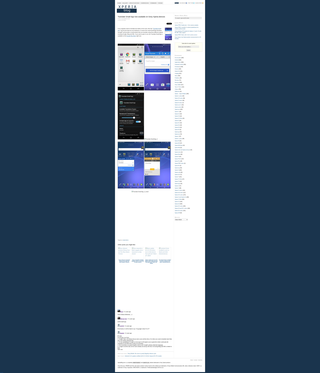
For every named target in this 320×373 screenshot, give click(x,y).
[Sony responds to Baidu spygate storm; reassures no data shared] (138, 253)
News (176, 75)
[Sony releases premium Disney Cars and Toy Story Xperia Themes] (124, 253)
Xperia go (177, 131)
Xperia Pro (177, 161)
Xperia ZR (177, 212)
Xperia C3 (177, 113)
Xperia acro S (178, 104)
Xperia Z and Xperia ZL (180, 197)
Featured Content (179, 64)
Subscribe (198, 2)
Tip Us (176, 3)
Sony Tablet (178, 84)
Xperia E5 (177, 129)
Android (176, 60)
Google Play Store (131, 36)
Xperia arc (177, 109)
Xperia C (177, 111)
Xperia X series (178, 190)
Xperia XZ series (179, 194)
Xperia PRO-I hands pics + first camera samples (186, 25)
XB (119, 18)
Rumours (177, 82)
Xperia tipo (177, 183)
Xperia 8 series (178, 102)
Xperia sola (177, 172)
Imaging (177, 73)
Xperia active (178, 107)
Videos (176, 89)
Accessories (178, 57)
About (191, 360)
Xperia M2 (177, 143)
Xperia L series (178, 138)
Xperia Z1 (177, 201)
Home (119, 3)
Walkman (177, 91)
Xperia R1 (177, 165)
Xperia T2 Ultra (178, 179)
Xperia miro (177, 152)
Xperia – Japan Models (180, 93)
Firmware (153, 3)
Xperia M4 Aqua (178, 145)
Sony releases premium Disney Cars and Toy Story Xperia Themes (124, 261)
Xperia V (177, 188)
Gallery (125, 3)
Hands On (177, 71)
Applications (122, 20)
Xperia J (177, 136)
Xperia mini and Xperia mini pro (182, 149)
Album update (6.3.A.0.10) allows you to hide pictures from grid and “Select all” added (151, 261)
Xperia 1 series (178, 96)
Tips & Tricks (178, 87)
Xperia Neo (177, 154)
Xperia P (177, 156)
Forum (160, 3)
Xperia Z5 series (179, 210)
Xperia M (177, 140)
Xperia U (177, 185)
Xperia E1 (177, 122)
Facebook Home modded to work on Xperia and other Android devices (165, 261)
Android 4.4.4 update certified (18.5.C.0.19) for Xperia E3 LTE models (143, 356)
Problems (177, 78)
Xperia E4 (177, 127)
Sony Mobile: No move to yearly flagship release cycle (142, 353)
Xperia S (177, 170)
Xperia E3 (177, 125)
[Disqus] (145, 286)
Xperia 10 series (179, 98)
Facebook (183, 2)
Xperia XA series (179, 192)
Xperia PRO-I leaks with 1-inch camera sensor (186, 34)
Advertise (200, 360)
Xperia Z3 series (179, 206)
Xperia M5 (177, 147)
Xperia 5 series (178, 100)
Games (176, 69)
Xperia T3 (177, 181)
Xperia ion (177, 134)
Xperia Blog (158, 8)
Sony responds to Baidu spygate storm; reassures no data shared (138, 261)
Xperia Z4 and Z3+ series (181, 208)
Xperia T (177, 176)
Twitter (190, 2)
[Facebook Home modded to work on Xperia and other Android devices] (165, 253)
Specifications (134, 3)
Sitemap (1, 372)
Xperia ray (177, 167)
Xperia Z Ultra (178, 199)
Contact (195, 360)
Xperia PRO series (179, 163)
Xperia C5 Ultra (178, 118)
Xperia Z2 (177, 203)
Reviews (177, 80)
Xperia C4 (177, 116)
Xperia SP (177, 174)
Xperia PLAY (178, 158)
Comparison (145, 3)
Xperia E (177, 120)
